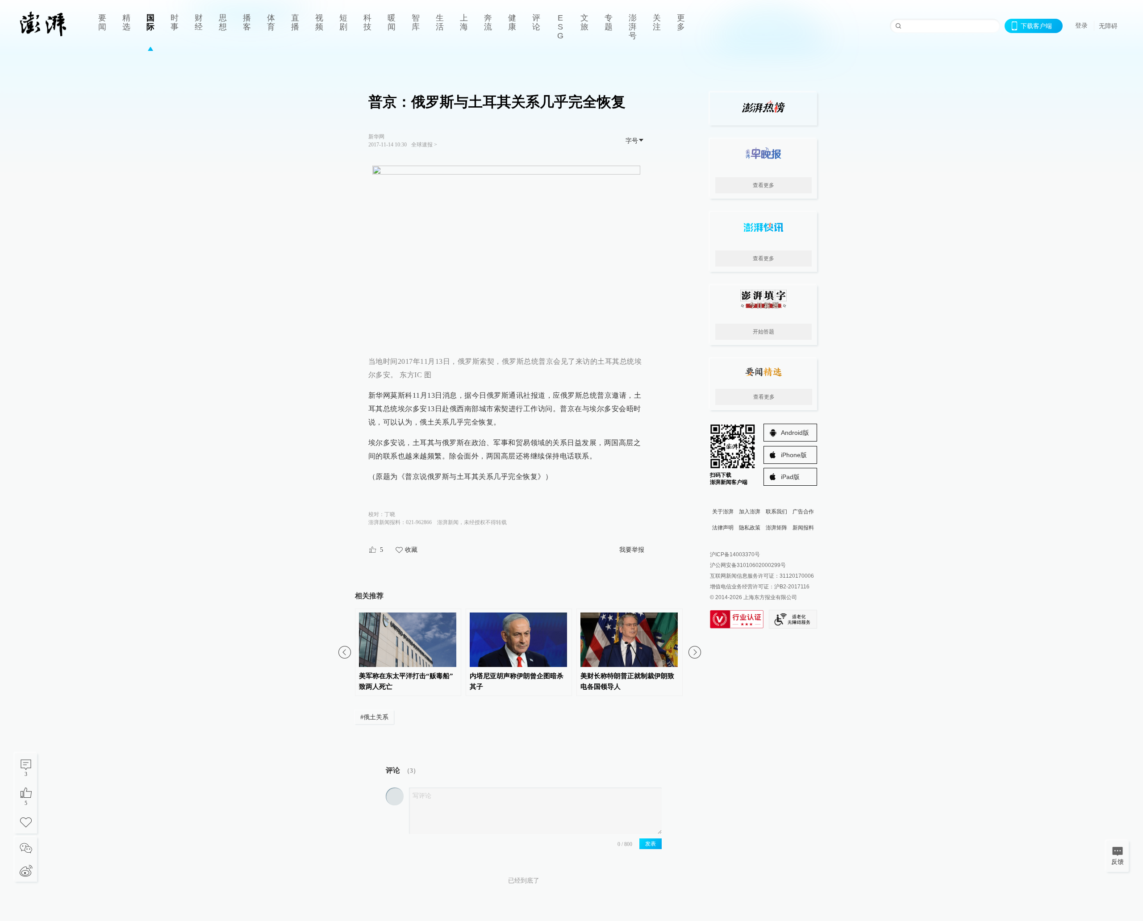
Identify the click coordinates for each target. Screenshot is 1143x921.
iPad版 (790, 476)
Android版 (795, 432)
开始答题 (763, 332)
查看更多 (763, 185)
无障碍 (1108, 25)
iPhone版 (794, 454)
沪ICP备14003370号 (735, 554)
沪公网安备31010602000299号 (748, 565)
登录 (1081, 25)
